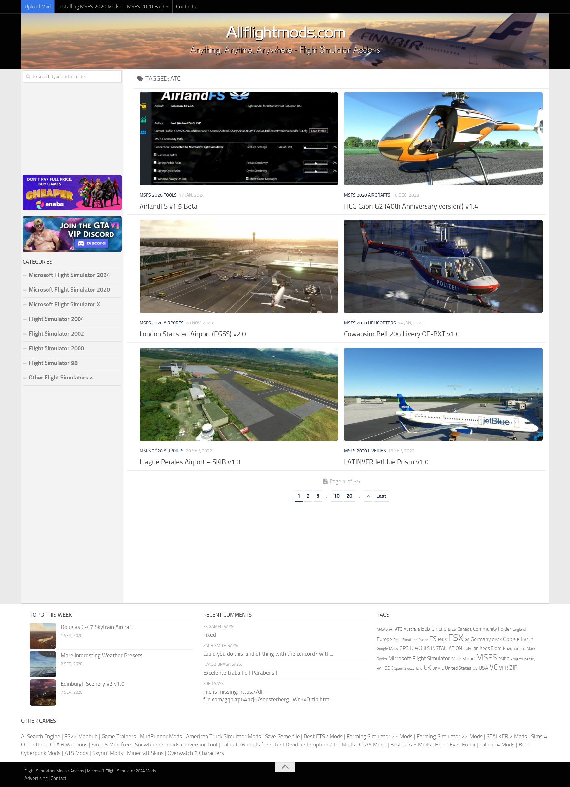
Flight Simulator (405, 640)
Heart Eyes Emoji (455, 744)
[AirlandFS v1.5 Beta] (239, 138)
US (475, 668)
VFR (503, 668)
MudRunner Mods (161, 736)
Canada (465, 629)
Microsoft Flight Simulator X (64, 304)
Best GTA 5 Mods (410, 744)
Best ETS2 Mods (323, 736)
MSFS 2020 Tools (158, 195)
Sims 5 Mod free (111, 744)
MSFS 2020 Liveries (365, 451)
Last (381, 496)
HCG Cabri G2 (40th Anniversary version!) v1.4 (411, 206)
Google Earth (518, 639)
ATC (398, 629)
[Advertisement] (341, 550)
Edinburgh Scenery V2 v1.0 (93, 683)
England (519, 629)
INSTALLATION (446, 648)
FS (433, 639)
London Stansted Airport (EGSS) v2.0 (193, 334)
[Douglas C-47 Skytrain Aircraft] (43, 636)
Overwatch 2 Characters (196, 753)
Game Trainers (119, 736)
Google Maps (387, 648)
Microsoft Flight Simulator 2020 (69, 289)
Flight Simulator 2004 (56, 319)
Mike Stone (463, 658)
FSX (455, 638)
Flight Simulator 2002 (56, 333)
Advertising (36, 778)
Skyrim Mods (107, 753)
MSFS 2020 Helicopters (370, 323)
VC (494, 667)
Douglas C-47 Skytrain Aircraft (97, 627)
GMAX (497, 639)
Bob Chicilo (434, 629)
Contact (58, 778)
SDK (389, 668)
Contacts (186, 6)
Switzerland (413, 668)
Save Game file (282, 736)
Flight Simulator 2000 (56, 348)
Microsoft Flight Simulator (419, 658)
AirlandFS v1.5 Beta (169, 206)
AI (391, 629)
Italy (467, 648)
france (423, 639)
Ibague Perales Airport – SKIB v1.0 (190, 462)
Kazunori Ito (514, 648)
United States (458, 668)
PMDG (503, 659)
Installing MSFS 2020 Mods (88, 6)
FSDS (442, 639)
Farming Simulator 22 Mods (380, 736)
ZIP (513, 667)
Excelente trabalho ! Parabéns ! (240, 672)
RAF (380, 668)
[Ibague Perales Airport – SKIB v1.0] (239, 394)
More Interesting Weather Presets (101, 655)
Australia (412, 629)
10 (337, 496)
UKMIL (438, 668)
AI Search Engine (40, 736)
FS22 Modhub (81, 736)
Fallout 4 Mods (497, 744)
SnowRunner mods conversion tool (176, 744)
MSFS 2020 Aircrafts (367, 195)
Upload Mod (38, 6)
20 (349, 496)
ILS (427, 648)
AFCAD (382, 629)
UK (427, 667)
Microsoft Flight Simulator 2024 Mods (121, 770)
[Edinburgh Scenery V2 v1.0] (43, 692)
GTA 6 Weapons (69, 744)
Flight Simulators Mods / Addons (54, 770)
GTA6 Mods (372, 744)
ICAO (416, 648)
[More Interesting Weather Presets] (43, 664)
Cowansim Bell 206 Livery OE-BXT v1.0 (402, 334)
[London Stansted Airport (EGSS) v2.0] (239, 266)
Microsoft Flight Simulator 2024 (69, 275)
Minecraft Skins (145, 753)
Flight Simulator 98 (53, 363)
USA (483, 668)
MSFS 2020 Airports (162, 323)
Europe (384, 639)
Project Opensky (522, 659)
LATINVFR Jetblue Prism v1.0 (386, 462)
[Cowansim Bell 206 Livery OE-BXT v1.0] (443, 266)
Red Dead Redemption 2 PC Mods (315, 744)
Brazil (452, 629)
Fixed (209, 635)
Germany (481, 639)
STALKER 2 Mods (507, 736)
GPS (404, 648)
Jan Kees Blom (487, 648)
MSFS (486, 657)
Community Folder (492, 629)
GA (467, 639)
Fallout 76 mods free (246, 744)
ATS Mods (76, 753)
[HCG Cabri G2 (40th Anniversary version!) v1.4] (443, 138)
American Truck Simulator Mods (223, 736)
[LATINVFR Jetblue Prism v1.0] (443, 394)
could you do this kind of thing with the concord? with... (268, 653)
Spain (398, 668)
